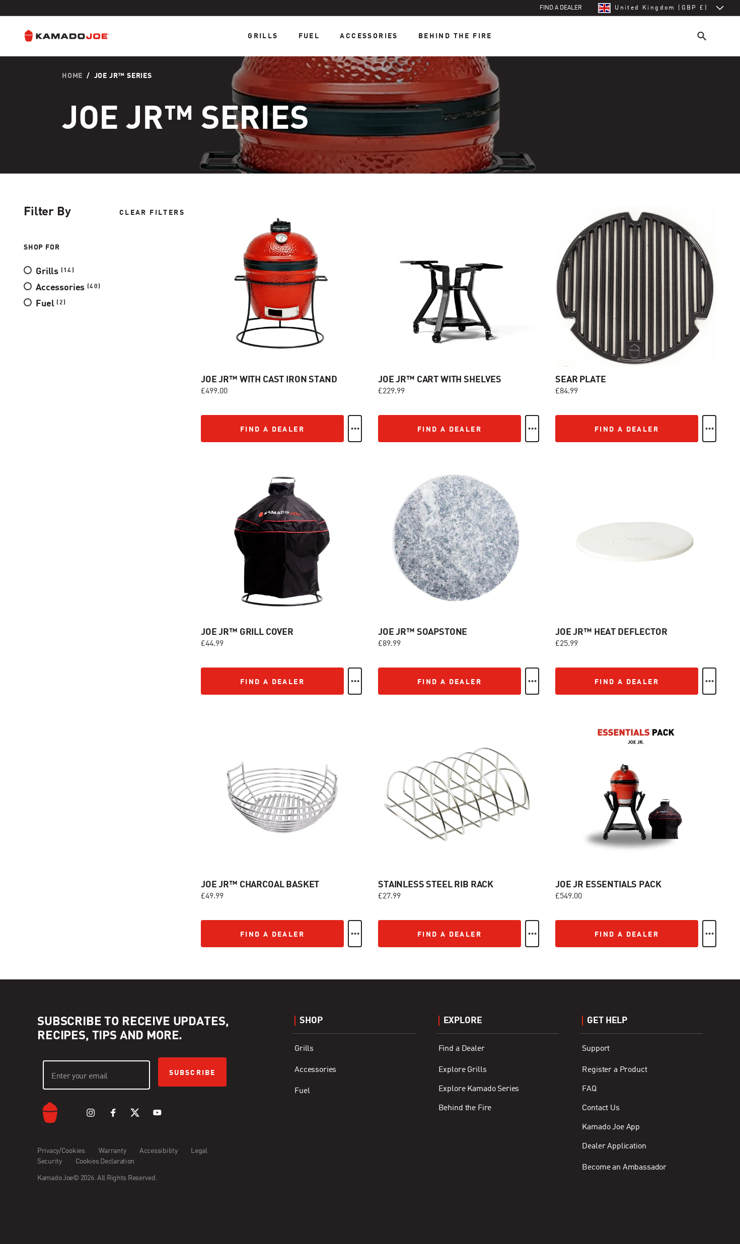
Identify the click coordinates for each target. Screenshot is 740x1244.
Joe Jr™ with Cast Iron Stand (269, 379)
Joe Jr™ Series (123, 75)
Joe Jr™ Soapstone (422, 632)
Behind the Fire (455, 36)
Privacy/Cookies (61, 1150)
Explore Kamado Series (479, 1089)
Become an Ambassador (624, 1168)
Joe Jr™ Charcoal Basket (260, 884)
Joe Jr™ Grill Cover (247, 632)
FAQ (589, 1089)
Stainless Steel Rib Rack (435, 884)
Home (72, 75)
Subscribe (192, 1072)
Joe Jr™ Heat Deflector (611, 632)
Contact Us (600, 1108)
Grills (263, 36)
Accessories (369, 36)
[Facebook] (113, 1113)
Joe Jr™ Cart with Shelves (439, 379)
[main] (370, 489)
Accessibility (158, 1150)
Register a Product (614, 1070)
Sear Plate (580, 379)
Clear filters (152, 212)
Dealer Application (614, 1146)
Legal (199, 1150)
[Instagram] (91, 1113)
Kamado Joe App (611, 1127)
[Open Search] (702, 36)
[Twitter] (135, 1113)
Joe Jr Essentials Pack (608, 884)
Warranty (112, 1150)
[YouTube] (157, 1113)
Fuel (309, 36)
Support (596, 1049)
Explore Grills (462, 1070)
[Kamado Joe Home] (74, 36)
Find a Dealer (461, 1049)
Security (49, 1161)
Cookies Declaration (105, 1161)
